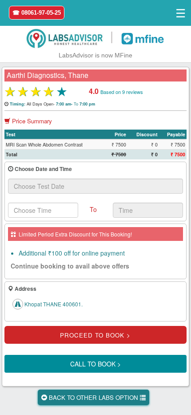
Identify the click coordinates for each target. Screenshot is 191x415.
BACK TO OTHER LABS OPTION (93, 397)
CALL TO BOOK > (95, 363)
